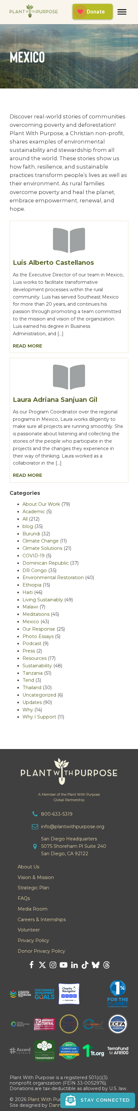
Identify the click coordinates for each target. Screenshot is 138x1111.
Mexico (30, 622)
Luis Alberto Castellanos (53, 262)
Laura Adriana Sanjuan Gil (55, 399)
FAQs (24, 898)
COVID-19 (33, 556)
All (25, 519)
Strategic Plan (33, 888)
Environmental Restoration (53, 577)
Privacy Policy (33, 940)
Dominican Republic (45, 563)
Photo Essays (38, 636)
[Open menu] (122, 12)
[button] (97, 1100)
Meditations (35, 614)
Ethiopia (31, 585)
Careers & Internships (42, 919)
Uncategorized (39, 695)
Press (28, 651)
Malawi (30, 607)
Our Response (38, 629)
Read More (27, 346)
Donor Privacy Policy (41, 951)
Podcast (31, 643)
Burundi (31, 534)
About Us (28, 867)
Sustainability (37, 666)
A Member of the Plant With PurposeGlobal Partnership (69, 797)
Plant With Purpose (50, 1099)
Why (27, 710)
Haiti (27, 592)
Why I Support (39, 717)
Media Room (32, 909)
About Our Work (41, 504)
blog (27, 526)
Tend (28, 680)
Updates (32, 702)
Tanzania (32, 673)
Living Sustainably (42, 600)
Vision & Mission (36, 877)
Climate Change (40, 541)
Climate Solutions (42, 548)
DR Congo (34, 570)
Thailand (31, 687)
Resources (34, 658)
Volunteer (29, 930)
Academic (33, 511)
